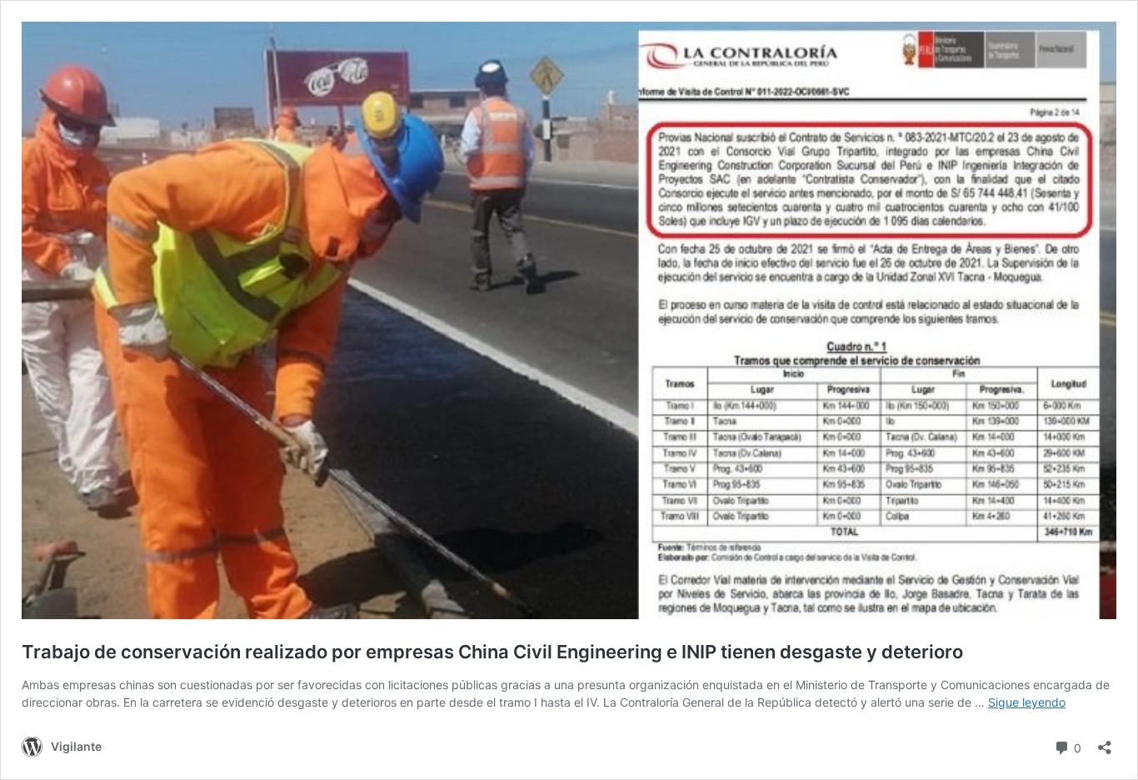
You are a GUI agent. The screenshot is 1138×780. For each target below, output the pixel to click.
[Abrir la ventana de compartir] (1104, 742)
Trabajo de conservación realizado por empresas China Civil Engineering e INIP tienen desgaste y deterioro (492, 651)
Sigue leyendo (1027, 702)
